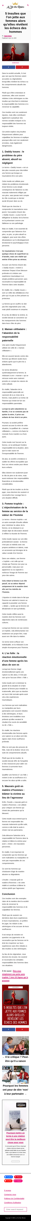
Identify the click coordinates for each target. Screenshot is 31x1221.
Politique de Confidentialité (14, 1198)
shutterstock (15, 62)
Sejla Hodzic (8, 35)
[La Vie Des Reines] (15, 5)
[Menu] (3, 5)
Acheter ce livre (15, 1161)
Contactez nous (10, 1194)
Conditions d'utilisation (12, 1203)
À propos (7, 1190)
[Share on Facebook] (8, 67)
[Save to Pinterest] (22, 67)
